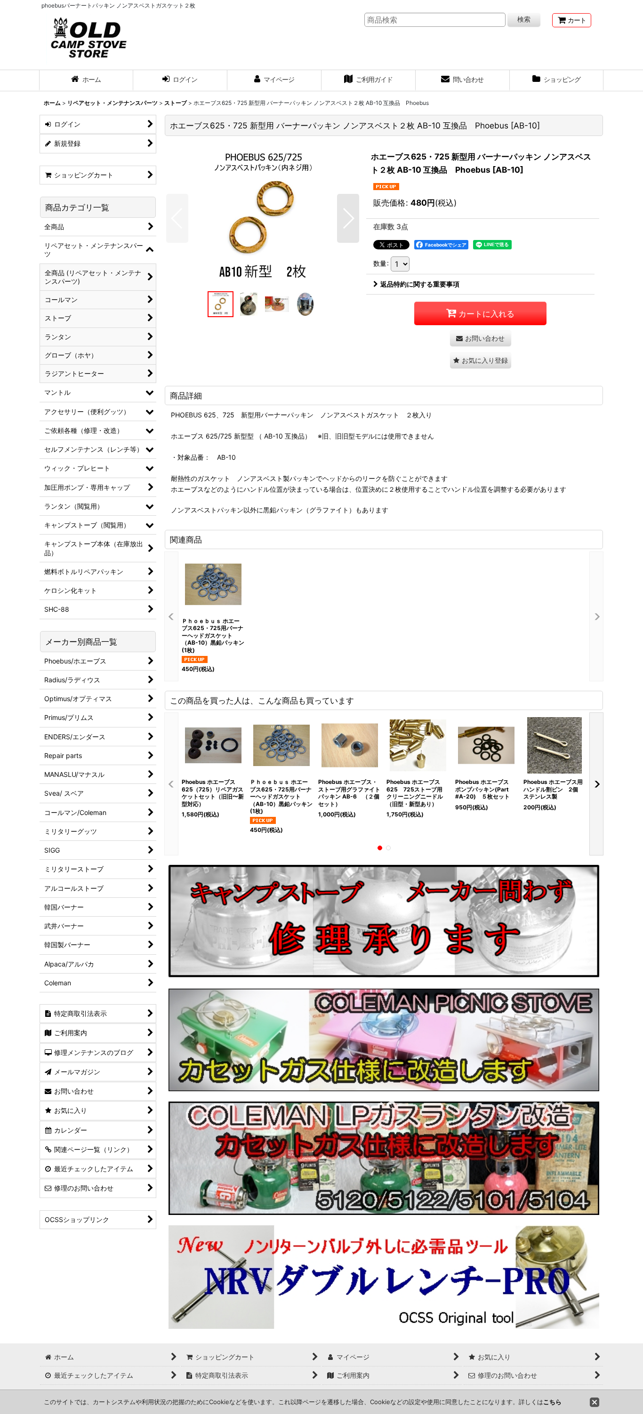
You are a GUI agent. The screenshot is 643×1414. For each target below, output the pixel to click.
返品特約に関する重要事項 (419, 284)
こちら (552, 1402)
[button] (177, 218)
